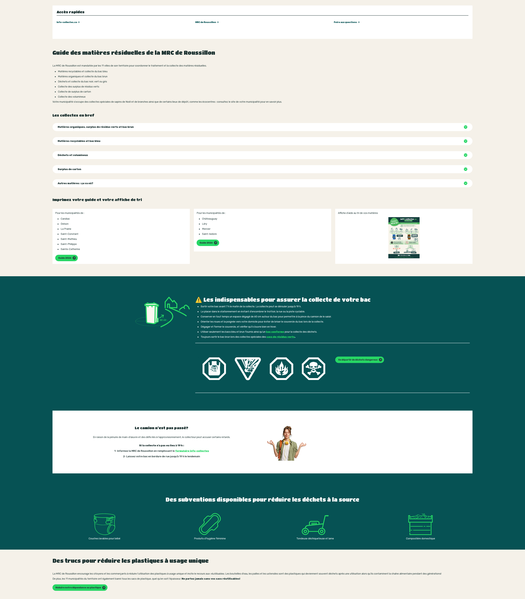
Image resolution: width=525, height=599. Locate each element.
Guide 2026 (64, 258)
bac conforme (275, 331)
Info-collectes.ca (67, 22)
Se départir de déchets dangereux (358, 359)
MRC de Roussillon (205, 22)
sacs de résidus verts (280, 336)
